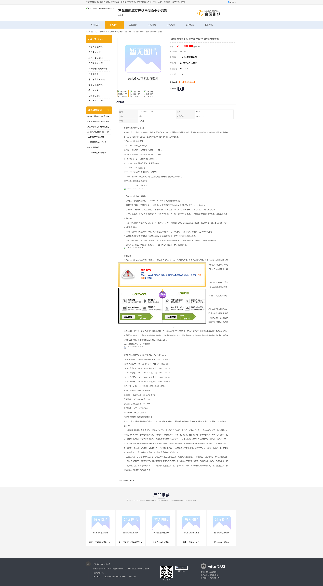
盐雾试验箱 (93, 74)
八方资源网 (107, 577)
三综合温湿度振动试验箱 (96, 153)
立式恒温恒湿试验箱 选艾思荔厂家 (99, 122)
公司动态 (171, 25)
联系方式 (209, 25)
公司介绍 (152, 25)
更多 (109, 110)
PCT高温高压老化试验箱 (96, 142)
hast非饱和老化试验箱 (95, 137)
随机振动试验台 (93, 147)
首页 (96, 32)
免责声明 (115, 577)
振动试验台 (93, 90)
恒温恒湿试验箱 (95, 47)
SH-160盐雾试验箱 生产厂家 (98, 132)
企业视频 (133, 25)
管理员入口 (124, 577)
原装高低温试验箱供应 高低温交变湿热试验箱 (99, 127)
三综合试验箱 (94, 96)
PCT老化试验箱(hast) (97, 69)
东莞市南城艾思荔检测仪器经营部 (137, 569)
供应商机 (114, 25)
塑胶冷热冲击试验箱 (161, 542)
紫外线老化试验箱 (96, 79)
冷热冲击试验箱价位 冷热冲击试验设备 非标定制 (99, 116)
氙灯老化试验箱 (95, 63)
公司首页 (95, 25)
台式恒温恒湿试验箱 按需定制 (100, 542)
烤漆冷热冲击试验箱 (191, 542)
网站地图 (132, 577)
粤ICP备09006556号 (117, 569)
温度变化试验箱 (95, 85)
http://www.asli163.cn (126, 481)
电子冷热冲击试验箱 (221, 542)
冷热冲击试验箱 (115, 32)
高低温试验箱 (94, 52)
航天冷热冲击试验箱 (131, 542)
